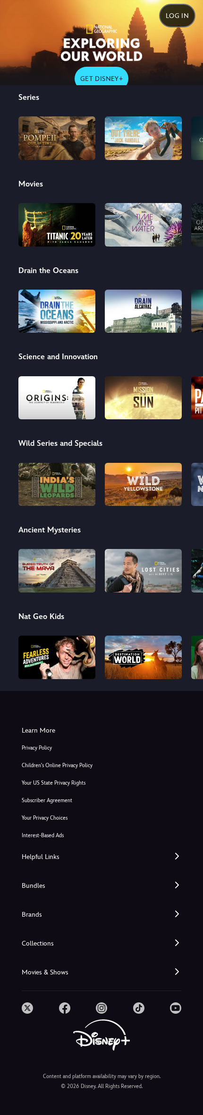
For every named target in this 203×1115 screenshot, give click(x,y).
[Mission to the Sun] (143, 398)
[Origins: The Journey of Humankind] (56, 398)
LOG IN (177, 15)
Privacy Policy (37, 748)
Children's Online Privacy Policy (57, 765)
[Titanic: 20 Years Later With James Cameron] (56, 225)
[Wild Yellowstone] (143, 484)
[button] (101, 856)
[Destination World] (143, 657)
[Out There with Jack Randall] (143, 138)
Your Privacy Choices (45, 818)
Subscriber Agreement (47, 800)
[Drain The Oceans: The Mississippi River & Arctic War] (56, 311)
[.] (27, 1008)
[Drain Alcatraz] (143, 311)
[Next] (186, 137)
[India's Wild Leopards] (56, 484)
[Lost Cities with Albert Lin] (143, 571)
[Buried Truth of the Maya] (56, 571)
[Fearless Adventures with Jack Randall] (56, 657)
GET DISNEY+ (101, 78)
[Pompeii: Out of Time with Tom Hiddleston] (56, 138)
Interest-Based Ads (43, 835)
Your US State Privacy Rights (53, 783)
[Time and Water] (143, 225)
